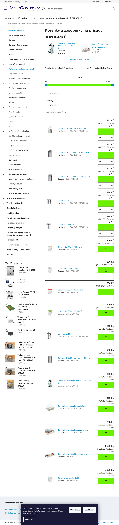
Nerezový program (15, 223)
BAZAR (10, 254)
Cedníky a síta (14, 112)
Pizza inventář (15, 164)
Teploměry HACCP (17, 188)
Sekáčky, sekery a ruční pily (20, 136)
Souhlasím (89, 510)
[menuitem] (9, 18)
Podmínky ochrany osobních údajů (19, 513)
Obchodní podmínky (12, 2)
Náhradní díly (13, 239)
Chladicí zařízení (14, 208)
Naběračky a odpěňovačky (19, 78)
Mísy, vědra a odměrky (18, 141)
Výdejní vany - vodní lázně (18, 249)
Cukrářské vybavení (17, 117)
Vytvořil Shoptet (107, 522)
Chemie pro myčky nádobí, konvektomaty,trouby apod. (19, 233)
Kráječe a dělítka (16, 145)
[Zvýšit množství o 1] (112, 137)
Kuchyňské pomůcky (17, 64)
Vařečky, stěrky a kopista (19, 131)
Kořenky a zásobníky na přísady (22, 69)
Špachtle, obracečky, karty (19, 107)
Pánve (11, 54)
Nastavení (29, 519)
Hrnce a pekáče (15, 49)
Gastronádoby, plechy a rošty (21, 59)
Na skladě (54, 94)
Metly (11, 102)
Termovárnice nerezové (17, 244)
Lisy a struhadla (15, 155)
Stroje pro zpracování (16, 198)
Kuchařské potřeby (15, 30)
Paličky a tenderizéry (17, 88)
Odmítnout (75, 510)
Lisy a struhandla (16, 73)
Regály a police (15, 184)
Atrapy (12, 40)
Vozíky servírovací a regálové (21, 179)
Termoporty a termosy (18, 45)
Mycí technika (13, 213)
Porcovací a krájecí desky (19, 83)
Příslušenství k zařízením (19, 193)
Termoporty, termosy (18, 174)
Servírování (13, 160)
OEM (53, 105)
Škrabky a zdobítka (16, 93)
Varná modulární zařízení (18, 218)
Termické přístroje (15, 203)
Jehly (11, 126)
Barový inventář (15, 169)
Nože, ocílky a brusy (17, 35)
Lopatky (12, 121)
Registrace (107, 2)
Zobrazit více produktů (78, 59)
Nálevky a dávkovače (17, 97)
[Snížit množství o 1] (100, 137)
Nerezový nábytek (15, 227)
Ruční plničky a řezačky (18, 150)
